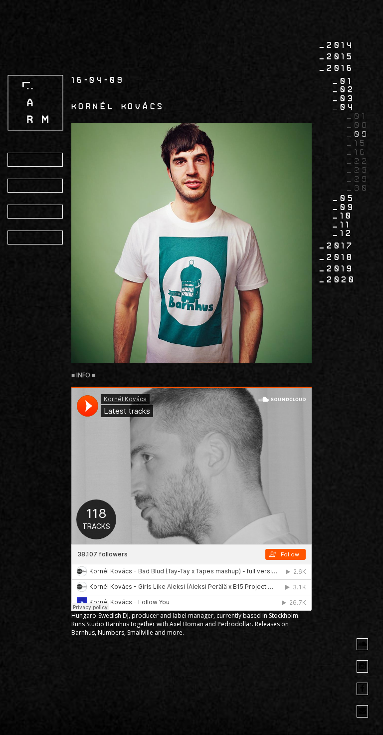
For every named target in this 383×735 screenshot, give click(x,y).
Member (34, 238)
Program (36, 160)
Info (25, 186)
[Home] (35, 102)
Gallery (35, 212)
